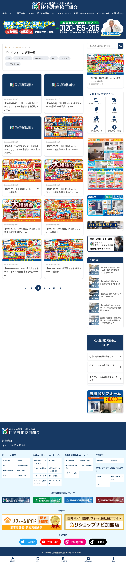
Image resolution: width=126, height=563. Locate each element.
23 (54, 288)
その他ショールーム (22, 58)
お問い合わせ (88, 561)
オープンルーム (13, 64)
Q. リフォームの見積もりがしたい (103, 366)
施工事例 (12, 561)
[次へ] (61, 288)
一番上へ (113, 561)
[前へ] (25, 288)
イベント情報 (63, 561)
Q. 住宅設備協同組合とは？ (101, 356)
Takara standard (40, 58)
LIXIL (9, 58)
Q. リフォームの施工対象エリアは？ (103, 378)
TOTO (53, 58)
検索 (120, 46)
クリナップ (64, 58)
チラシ (38, 561)
